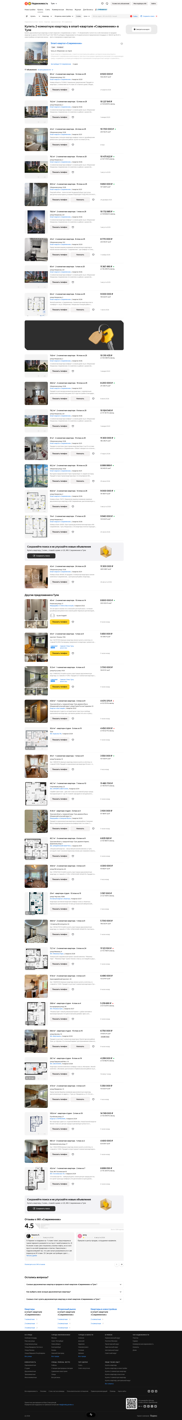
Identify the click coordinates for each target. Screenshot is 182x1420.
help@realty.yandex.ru (66, 1404)
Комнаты (136, 1347)
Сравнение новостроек (59, 1371)
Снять (80, 1365)
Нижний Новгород (57, 1353)
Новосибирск (56, 1344)
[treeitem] (30, 9)
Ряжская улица (30, 1341)
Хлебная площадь (31, 1338)
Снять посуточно (84, 1368)
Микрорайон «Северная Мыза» (60, 818)
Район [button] (135, 16)
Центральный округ (112, 1350)
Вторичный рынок (67, 1309)
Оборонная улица (56, 77)
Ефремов (81, 1344)
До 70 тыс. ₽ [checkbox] (62, 338)
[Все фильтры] (27, 16)
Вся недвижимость (31, 1391)
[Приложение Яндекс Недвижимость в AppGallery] (152, 1406)
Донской (81, 1341)
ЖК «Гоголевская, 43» (57, 1174)
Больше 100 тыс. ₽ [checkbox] (36, 344)
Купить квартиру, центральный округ (118, 1380)
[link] (153, 3)
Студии (27, 1368)
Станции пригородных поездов (62, 1368)
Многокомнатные (31, 1377)
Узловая (81, 1350)
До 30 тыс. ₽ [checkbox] (34, 338)
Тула (51, 731)
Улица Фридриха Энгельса (34, 1347)
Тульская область (56, 704)
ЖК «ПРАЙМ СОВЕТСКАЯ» (59, 789)
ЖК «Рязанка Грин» (56, 1009)
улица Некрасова (56, 105)
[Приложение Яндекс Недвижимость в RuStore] (155, 1406)
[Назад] (117, 1264)
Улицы (53, 1374)
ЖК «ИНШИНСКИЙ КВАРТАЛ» (60, 846)
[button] (107, 3)
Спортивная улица (56, 786)
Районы (54, 1365)
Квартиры (30, 1309)
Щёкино (81, 1353)
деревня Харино (83, 841)
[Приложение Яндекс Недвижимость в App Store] (145, 1406)
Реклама (43, 1391)
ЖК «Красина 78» (56, 734)
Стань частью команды (56, 1391)
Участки (135, 1338)
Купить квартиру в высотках (115, 1374)
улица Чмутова (55, 896)
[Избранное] (102, 3)
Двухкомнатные (30, 1371)
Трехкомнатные (30, 1374)
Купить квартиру (111, 1365)
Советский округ (111, 1353)
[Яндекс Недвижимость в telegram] (156, 1391)
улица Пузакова (55, 759)
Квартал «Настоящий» (57, 708)
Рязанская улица (55, 603)
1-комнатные (30, 1319)
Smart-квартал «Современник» (60, 79)
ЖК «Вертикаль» (55, 1036)
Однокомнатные (30, 1365)
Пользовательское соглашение (77, 1391)
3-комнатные (30, 1328)
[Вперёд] (121, 1264)
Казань (53, 1350)
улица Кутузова (55, 670)
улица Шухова (55, 1034)
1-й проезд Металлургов (58, 924)
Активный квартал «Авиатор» (60, 899)
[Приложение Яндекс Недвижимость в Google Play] (148, 1406)
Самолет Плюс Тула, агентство (67, 647)
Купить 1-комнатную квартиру (115, 1377)
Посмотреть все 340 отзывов (35, 1264)
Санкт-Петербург (57, 1341)
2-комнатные (30, 1324)
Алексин (81, 1338)
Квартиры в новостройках (104, 1309)
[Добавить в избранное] (122, 44)
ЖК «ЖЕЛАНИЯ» (56, 1064)
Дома (134, 1350)
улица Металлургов (57, 869)
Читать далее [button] (31, 1256)
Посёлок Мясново (111, 1341)
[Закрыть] (156, 16)
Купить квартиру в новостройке (116, 1368)
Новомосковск (83, 1347)
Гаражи (135, 1341)
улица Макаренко (56, 1089)
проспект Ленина (56, 637)
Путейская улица (56, 1116)
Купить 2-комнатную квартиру (115, 1371)
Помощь (112, 1391)
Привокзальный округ (112, 1338)
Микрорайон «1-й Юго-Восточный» (62, 606)
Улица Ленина (29, 1350)
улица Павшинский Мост (58, 1061)
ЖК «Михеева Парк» (57, 954)
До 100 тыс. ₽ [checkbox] (76, 338)
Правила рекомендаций (99, 1391)
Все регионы (55, 1377)
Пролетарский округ (112, 1344)
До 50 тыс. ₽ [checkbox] (48, 338)
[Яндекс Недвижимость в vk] (149, 1391)
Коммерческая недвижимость (143, 1344)
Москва (54, 1338)
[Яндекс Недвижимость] (36, 3)
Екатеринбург (56, 1347)
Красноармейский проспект (59, 979)
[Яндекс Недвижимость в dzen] (152, 1391)
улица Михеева (55, 951)
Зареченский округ (111, 1347)
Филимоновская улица (57, 1144)
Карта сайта (122, 1391)
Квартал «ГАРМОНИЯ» (58, 1119)
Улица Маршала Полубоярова (35, 1353)
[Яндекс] (153, 1416)
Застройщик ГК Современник (61, 64)
